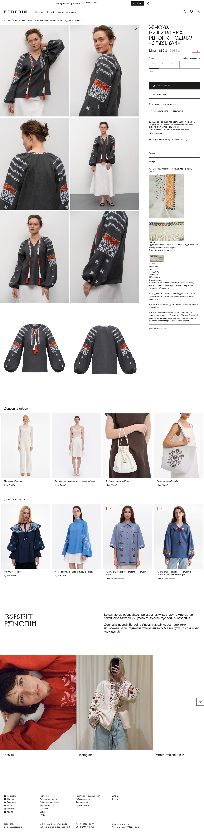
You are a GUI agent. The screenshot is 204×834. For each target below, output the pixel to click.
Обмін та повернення (49, 802)
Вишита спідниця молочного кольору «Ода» (75, 481)
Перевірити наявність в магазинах (168, 111)
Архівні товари (82, 805)
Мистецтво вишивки (66, 12)
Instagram (11, 796)
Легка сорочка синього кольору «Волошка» (74, 572)
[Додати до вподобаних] (135, 28)
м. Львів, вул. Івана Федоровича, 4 (55, 827)
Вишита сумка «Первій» (167, 481)
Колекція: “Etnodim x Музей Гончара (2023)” (168, 140)
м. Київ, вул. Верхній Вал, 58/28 (53, 824)
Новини (114, 799)
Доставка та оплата (49, 799)
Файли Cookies (82, 802)
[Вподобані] (191, 11)
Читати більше (155, 133)
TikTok (10, 805)
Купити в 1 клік (159, 95)
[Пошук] (184, 11)
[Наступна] (45, 445)
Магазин (39, 12)
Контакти (44, 796)
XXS (152, 63)
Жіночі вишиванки (30, 20)
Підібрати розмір (189, 58)
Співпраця (44, 809)
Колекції (50, 12)
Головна (7, 20)
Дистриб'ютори (47, 805)
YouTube (11, 812)
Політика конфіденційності (88, 796)
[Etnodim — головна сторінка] (15, 12)
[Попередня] (6, 445)
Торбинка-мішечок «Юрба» (118, 481)
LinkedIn (10, 809)
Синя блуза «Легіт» (12, 572)
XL (151, 71)
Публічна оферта (83, 799)
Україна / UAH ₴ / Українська (126, 827)
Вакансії (43, 812)
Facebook (11, 802)
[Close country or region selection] (148, 3)
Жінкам (16, 20)
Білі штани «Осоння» (13, 481)
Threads (10, 799)
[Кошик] (198, 11)
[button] (107, 3)
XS (161, 63)
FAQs (42, 815)
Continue (137, 3)
